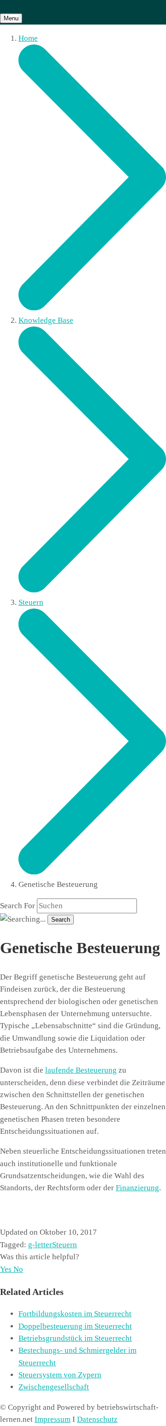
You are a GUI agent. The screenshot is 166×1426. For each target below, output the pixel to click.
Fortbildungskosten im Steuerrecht (74, 1313)
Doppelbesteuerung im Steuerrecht (75, 1326)
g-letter (40, 1244)
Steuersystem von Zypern (59, 1374)
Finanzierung (137, 1187)
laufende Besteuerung (81, 1070)
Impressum (53, 1419)
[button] (6, 1269)
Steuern (64, 1244)
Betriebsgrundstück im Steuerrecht (75, 1338)
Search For (17, 905)
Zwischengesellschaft (53, 1386)
